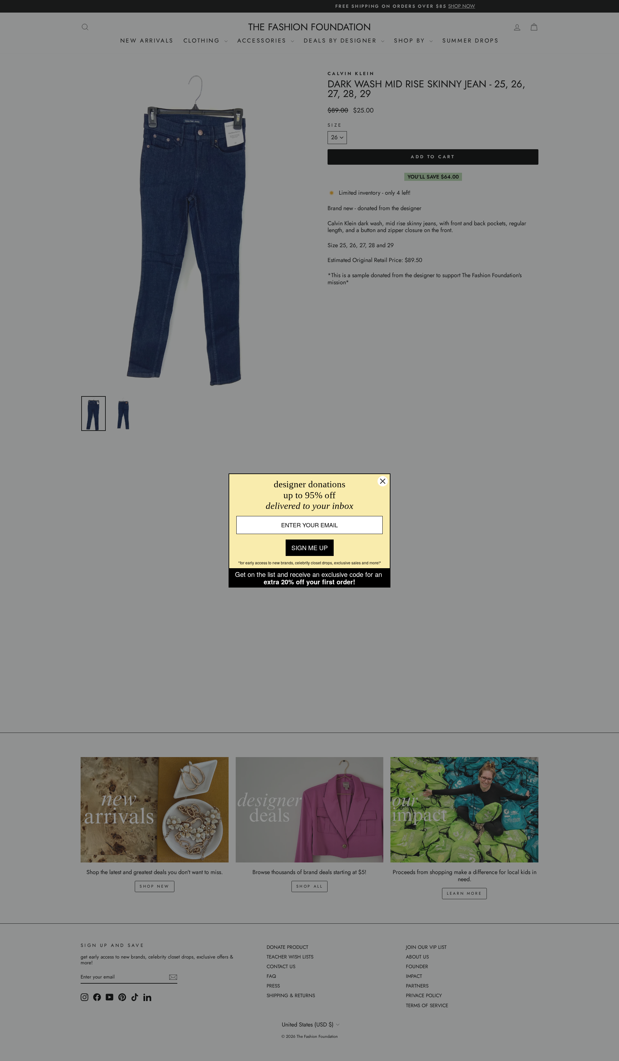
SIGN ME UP (309, 547)
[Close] (382, 481)
